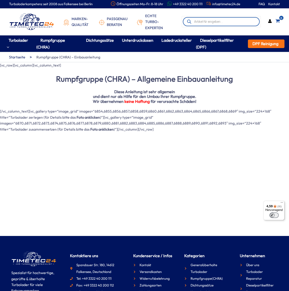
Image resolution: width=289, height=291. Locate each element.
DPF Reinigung (265, 43)
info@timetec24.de (226, 4)
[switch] (274, 215)
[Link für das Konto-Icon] (270, 21)
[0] (277, 22)
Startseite (17, 57)
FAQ (262, 4)
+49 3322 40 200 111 (188, 4)
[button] (7, 47)
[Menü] (281, 203)
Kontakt (274, 4)
